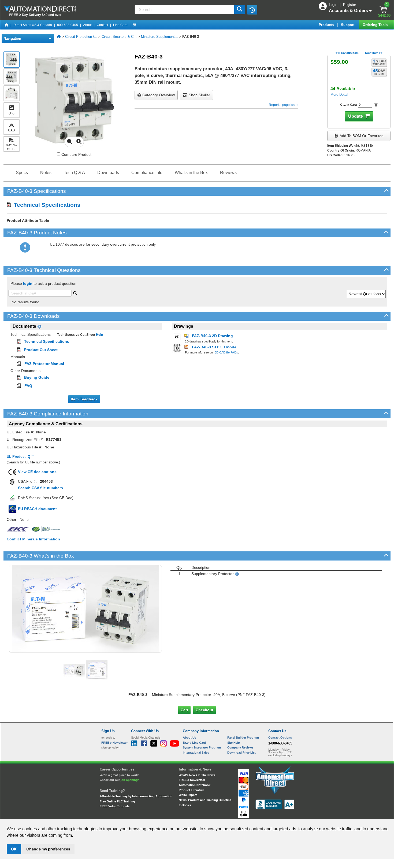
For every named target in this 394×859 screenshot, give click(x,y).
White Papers (188, 795)
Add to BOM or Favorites (361, 136)
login (27, 283)
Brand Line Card (194, 742)
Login (333, 5)
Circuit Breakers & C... (119, 37)
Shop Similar (199, 95)
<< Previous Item (347, 52)
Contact (102, 25)
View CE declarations (37, 472)
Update (355, 116)
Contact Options (280, 737)
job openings (130, 779)
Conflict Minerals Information (33, 539)
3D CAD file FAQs (226, 352)
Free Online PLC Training (117, 801)
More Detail (339, 95)
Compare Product (75, 154)
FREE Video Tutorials (114, 806)
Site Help (233, 742)
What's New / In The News (197, 775)
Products (327, 25)
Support (348, 25)
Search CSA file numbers (40, 488)
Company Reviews (240, 747)
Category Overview (158, 95)
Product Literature (192, 790)
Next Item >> (373, 52)
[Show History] (252, 9)
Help (99, 335)
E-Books (185, 805)
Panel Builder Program (243, 737)
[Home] (6, 25)
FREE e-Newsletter (192, 779)
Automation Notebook (194, 785)
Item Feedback (84, 399)
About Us (189, 737)
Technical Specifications (45, 205)
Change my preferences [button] (48, 849)
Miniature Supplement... (159, 37)
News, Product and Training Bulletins (205, 800)
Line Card (120, 25)
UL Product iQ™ (20, 457)
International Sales (196, 752)
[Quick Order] (134, 25)
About (87, 25)
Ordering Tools (376, 25)
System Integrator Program (202, 747)
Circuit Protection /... (81, 37)
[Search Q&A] (75, 292)
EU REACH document (37, 509)
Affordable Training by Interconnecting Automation (136, 796)
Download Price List (241, 752)
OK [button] (14, 849)
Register (349, 5)
